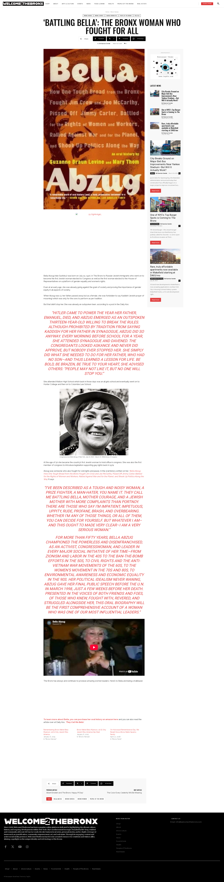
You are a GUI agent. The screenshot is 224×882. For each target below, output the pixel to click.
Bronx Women (82, 799)
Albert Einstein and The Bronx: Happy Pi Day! (64, 793)
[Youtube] (19, 846)
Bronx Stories (99, 15)
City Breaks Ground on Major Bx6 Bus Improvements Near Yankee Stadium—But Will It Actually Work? (170, 96)
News (152, 173)
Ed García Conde (104, 43)
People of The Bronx (126, 15)
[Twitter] (12, 846)
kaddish (52, 331)
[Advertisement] (94, 701)
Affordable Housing (157, 278)
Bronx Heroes (115, 12)
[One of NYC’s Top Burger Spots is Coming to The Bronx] (154, 111)
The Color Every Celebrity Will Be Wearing (124, 793)
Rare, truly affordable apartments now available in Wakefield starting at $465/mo (170, 127)
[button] (218, 4)
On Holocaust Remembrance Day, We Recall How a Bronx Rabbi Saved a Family (124, 732)
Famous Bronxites (111, 15)
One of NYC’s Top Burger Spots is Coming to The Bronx (171, 112)
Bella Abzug (58, 799)
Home (107, 12)
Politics (137, 15)
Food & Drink (155, 224)
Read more (155, 191)
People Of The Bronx (97, 799)
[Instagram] (27, 846)
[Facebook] (5, 846)
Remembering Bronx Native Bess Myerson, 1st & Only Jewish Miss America (56, 732)
